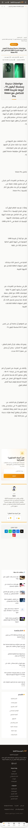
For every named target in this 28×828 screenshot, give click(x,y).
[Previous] (4, 6)
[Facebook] (16, 764)
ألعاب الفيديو (14, 706)
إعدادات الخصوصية (9, 809)
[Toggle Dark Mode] (2, 2)
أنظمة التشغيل (14, 714)
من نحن (22, 806)
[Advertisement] (14, 23)
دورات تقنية (14, 730)
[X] (14, 764)
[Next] (2, 6)
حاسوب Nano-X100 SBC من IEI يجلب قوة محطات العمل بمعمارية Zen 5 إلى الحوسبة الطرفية (15, 6)
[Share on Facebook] (18, 531)
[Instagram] (14, 535)
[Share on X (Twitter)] (21, 531)
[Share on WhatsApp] (10, 531)
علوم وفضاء (14, 702)
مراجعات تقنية (14, 726)
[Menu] (25, 2)
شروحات (14, 779)
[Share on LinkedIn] (14, 531)
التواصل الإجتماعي (14, 710)
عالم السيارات (14, 734)
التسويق (14, 718)
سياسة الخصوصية (8, 806)
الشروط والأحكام (19, 809)
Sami (21, 57)
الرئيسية (25, 37)
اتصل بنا (16, 806)
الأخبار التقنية (19, 37)
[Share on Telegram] (6, 531)
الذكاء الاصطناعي (14, 776)
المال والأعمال (14, 723)
